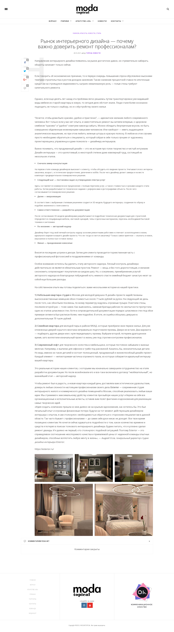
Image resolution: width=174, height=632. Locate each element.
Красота (83, 33)
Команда (32, 608)
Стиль (98, 33)
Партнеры (32, 599)
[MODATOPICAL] (87, 9)
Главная (33, 580)
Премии (32, 594)
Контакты (116, 21)
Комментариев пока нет (38, 541)
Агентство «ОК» (83, 21)
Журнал (52, 21)
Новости (102, 21)
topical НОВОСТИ (93, 53)
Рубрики (65, 21)
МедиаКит (32, 613)
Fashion (76, 33)
